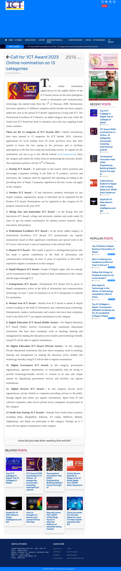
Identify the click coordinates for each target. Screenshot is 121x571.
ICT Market (56, 552)
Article (88, 40)
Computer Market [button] (75, 40)
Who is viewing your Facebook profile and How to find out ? (102, 262)
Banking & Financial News (54, 41)
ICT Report (111, 41)
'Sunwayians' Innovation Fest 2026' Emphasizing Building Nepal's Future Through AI (108, 165)
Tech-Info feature (72, 552)
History (42, 40)
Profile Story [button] (30, 40)
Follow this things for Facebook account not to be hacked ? (103, 275)
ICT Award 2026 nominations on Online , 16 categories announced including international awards (51, 47)
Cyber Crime (57, 548)
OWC (76, 569)
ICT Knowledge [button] (99, 40)
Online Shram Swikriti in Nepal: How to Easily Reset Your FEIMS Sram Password (108, 187)
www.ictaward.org (66, 154)
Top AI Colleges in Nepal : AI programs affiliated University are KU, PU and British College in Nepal (103, 310)
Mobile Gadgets (72, 555)
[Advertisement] (60, 24)
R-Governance (58, 558)
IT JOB (69, 548)
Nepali (104, 6)
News (11, 40)
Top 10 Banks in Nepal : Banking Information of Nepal (103, 249)
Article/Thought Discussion (75, 558)
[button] (111, 47)
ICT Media (56, 555)
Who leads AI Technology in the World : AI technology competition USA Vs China (102, 291)
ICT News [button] (18, 40)
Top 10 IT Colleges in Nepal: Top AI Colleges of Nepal (106, 117)
